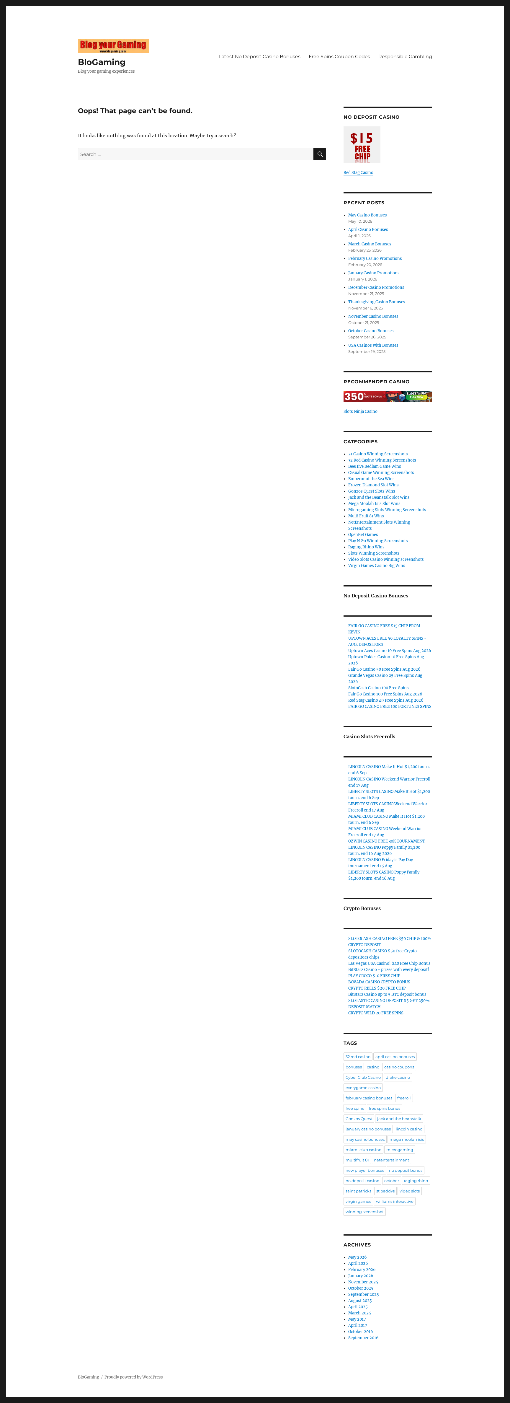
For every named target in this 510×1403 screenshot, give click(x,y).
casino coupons (399, 1067)
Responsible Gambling (405, 56)
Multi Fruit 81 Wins (366, 516)
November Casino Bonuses (373, 316)
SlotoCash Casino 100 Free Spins (378, 687)
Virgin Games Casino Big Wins (376, 565)
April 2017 (357, 1325)
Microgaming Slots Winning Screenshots (387, 509)
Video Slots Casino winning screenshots (386, 559)
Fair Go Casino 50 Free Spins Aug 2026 (384, 669)
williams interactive (394, 1201)
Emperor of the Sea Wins (371, 478)
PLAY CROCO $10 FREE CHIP (374, 975)
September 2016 (363, 1337)
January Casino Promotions (374, 273)
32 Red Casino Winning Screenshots (382, 460)
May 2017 (357, 1319)
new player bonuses (365, 1170)
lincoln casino (409, 1129)
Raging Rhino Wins (366, 547)
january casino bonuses (368, 1129)
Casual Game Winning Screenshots (381, 472)
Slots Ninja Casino (360, 411)
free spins (355, 1108)
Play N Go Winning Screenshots (378, 540)
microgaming (399, 1149)
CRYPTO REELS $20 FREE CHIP (377, 988)
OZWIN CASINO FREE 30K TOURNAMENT (386, 841)
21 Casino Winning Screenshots (378, 454)
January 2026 (360, 1275)
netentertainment (391, 1160)
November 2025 (363, 1282)
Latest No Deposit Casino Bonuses (259, 56)
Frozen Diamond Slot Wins (373, 485)
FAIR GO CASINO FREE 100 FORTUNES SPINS (389, 706)
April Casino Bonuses (368, 229)
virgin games (358, 1201)
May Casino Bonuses (367, 215)
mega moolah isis (407, 1139)
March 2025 (359, 1313)
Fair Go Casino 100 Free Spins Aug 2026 (385, 694)
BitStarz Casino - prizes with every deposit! (388, 969)
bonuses (354, 1067)
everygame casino (363, 1087)
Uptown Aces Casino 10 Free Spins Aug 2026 (389, 650)
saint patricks (358, 1191)
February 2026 (362, 1269)
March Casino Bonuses (369, 244)
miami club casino (363, 1149)
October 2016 (360, 1331)
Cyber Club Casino (363, 1077)
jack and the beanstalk (399, 1118)
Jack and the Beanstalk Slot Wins (379, 497)
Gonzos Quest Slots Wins (371, 491)
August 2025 (360, 1300)
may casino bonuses (365, 1139)
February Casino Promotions (375, 258)
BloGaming (102, 62)
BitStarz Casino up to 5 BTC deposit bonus (387, 994)
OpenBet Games (363, 534)
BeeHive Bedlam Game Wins (374, 466)
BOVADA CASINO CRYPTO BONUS (379, 982)
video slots (410, 1191)
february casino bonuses (369, 1098)
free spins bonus (384, 1108)
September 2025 (363, 1294)
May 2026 (357, 1257)
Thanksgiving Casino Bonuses (376, 301)
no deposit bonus (405, 1170)
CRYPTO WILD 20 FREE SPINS (375, 1013)
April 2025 (358, 1306)
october (391, 1180)
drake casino (398, 1077)
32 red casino (358, 1056)
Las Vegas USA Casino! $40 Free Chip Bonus (389, 963)
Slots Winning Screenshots (374, 553)
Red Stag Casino (358, 172)
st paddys (385, 1191)
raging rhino (416, 1180)
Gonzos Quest (359, 1118)
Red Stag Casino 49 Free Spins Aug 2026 (386, 700)
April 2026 (358, 1263)
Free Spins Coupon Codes (339, 56)
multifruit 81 (357, 1160)
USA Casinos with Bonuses (373, 345)
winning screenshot (365, 1211)
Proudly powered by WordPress (133, 1377)
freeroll (404, 1098)
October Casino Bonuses (371, 330)
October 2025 (360, 1288)
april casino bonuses (395, 1056)
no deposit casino (362, 1180)
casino (373, 1067)
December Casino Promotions (376, 287)
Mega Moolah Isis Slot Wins (374, 503)
